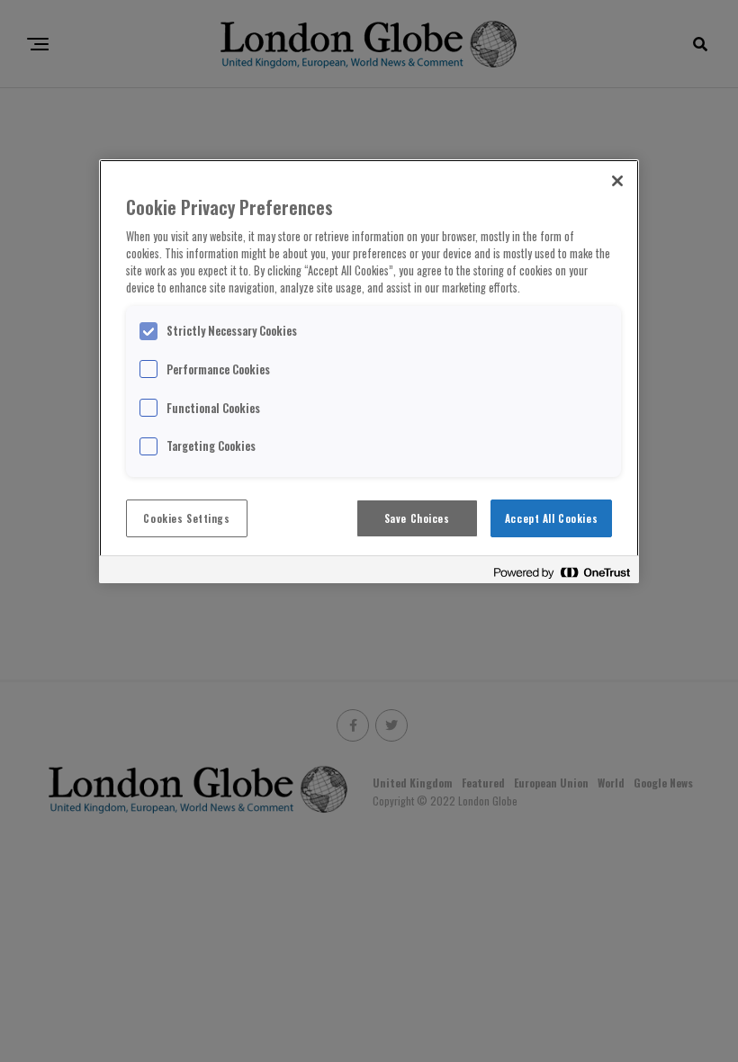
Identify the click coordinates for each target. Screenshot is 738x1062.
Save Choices (417, 518)
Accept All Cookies (551, 518)
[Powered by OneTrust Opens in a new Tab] (561, 572)
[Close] (617, 181)
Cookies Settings (186, 518)
